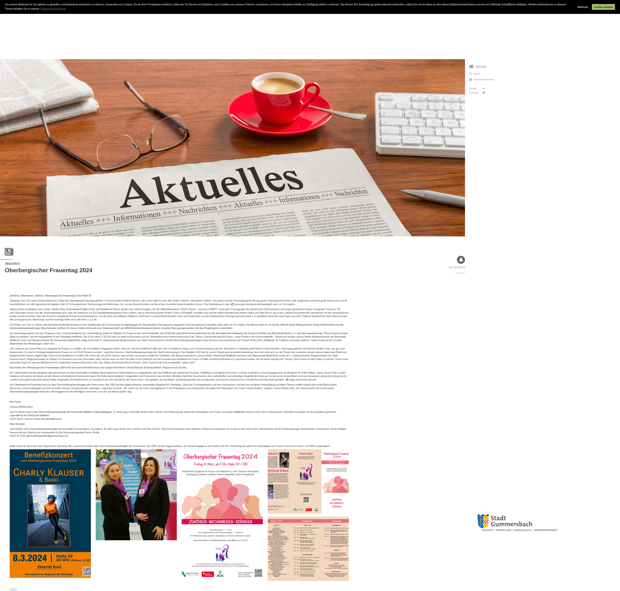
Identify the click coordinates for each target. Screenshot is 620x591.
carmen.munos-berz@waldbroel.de (43, 418)
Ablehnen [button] (583, 7)
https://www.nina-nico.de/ (303, 379)
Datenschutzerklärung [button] (53, 8)
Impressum (503, 530)
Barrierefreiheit (546, 530)
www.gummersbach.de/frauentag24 (253, 304)
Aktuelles (12, 263)
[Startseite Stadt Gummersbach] (545, 521)
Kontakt (488, 530)
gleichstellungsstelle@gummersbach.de (47, 435)
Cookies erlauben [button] (603, 7)
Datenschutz (523, 530)
